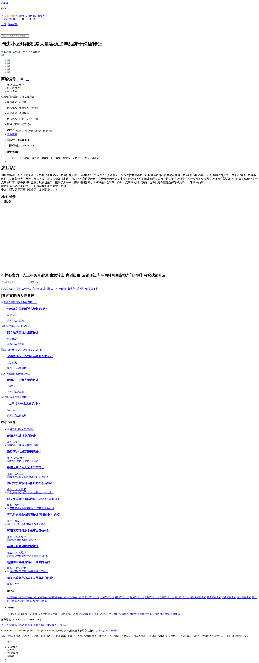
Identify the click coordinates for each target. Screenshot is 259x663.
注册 (12, 19)
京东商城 (32, 614)
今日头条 (12, 614)
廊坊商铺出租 (24, 600)
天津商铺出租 (39, 600)
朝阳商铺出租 (14, 597)
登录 (6, 19)
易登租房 (154, 614)
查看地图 (12, 134)
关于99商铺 (7, 625)
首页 (3, 24)
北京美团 (53, 614)
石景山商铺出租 (90, 597)
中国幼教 (83, 614)
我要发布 (42, 16)
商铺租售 (22, 16)
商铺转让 (12, 16)
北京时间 (93, 614)
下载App (62, 625)
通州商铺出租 (122, 597)
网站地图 (51, 625)
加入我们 (41, 625)
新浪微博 (22, 614)
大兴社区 (114, 614)
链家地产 (124, 614)
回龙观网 (134, 614)
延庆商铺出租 (214, 597)
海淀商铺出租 (29, 597)
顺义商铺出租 (137, 597)
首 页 (4, 16)
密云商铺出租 (244, 597)
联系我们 (30, 625)
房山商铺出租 (181, 597)
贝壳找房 (42, 614)
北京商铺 (165, 614)
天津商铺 (175, 614)
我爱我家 (144, 614)
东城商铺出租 (44, 597)
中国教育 (63, 614)
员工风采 (19, 625)
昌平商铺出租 (166, 597)
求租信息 (32, 16)
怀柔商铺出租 (229, 597)
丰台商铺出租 (74, 597)
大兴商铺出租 (107, 597)
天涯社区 (104, 614)
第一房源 (73, 614)
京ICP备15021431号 (106, 630)
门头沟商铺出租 (197, 597)
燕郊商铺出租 (151, 597)
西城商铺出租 (59, 597)
